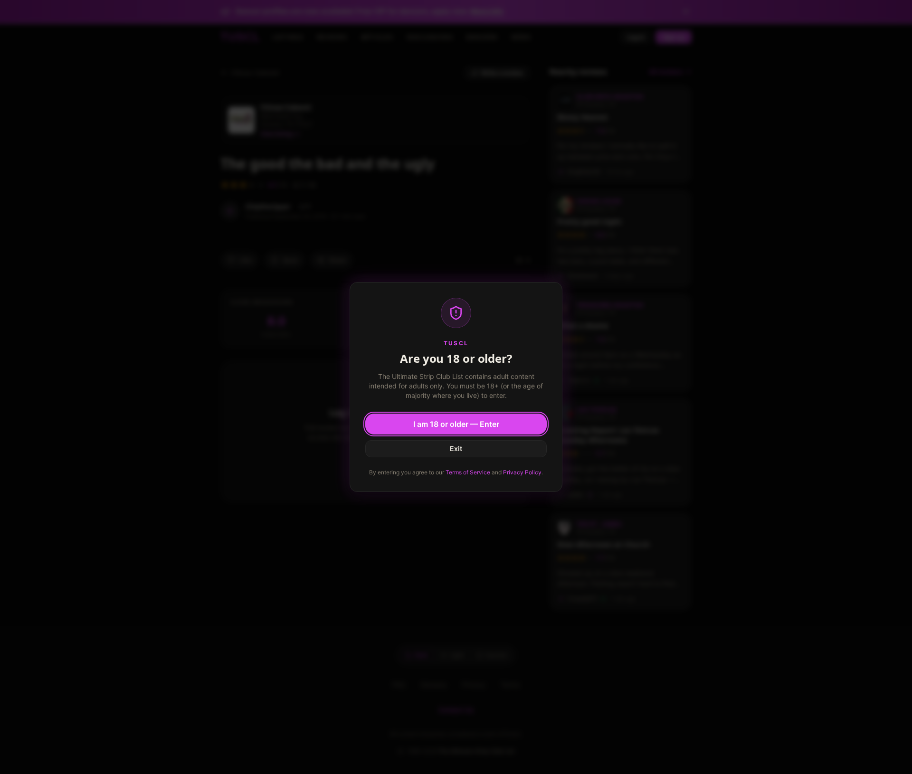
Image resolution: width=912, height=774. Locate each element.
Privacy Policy (522, 472)
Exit (456, 448)
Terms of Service (468, 472)
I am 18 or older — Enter (456, 424)
